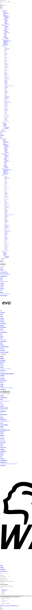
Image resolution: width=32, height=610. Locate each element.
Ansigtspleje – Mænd (6, 40)
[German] (2, 134)
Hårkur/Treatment (5, 12)
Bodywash (6, 31)
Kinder (6, 35)
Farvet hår (6, 20)
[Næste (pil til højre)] (2, 609)
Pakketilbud (4, 125)
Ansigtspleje (4, 25)
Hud (5, 34)
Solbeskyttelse (7, 38)
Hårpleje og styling (4, 10)
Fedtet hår (6, 21)
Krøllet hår (6, 23)
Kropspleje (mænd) (5, 42)
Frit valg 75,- (5, 123)
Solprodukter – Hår (5, 15)
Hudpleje (3, 24)
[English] (1, 134)
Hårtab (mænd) (5, 41)
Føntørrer (6, 17)
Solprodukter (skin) (5, 37)
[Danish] (0, 134)
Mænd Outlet (6, 128)
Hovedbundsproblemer (6, 13)
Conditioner (4, 11)
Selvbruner (4, 36)
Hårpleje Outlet (7, 127)
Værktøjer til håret (5, 16)
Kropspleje (4, 30)
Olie (3, 14)
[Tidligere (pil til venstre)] (0, 609)
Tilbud (2, 122)
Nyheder (3, 129)
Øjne (5, 29)
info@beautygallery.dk (3, 131)
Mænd (2, 39)
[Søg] (1, 132)
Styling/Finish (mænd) (6, 44)
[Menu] (0, 4)
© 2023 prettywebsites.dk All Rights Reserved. (9, 605)
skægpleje (4, 43)
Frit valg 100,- (5, 124)
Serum (6, 28)
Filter (1, 7)
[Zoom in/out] (2, 608)
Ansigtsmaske (6, 155)
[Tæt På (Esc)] (0, 608)
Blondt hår (6, 19)
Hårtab (6, 22)
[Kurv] (1, 133)
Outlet (4, 126)
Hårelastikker (6, 18)
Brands (3, 45)
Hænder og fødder (7, 32)
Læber (6, 27)
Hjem (1, 261)
